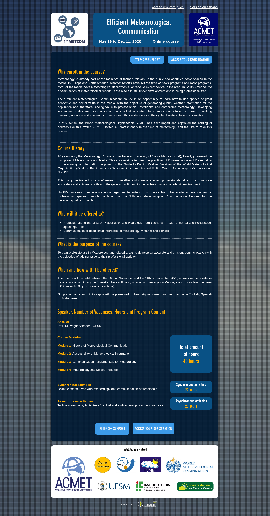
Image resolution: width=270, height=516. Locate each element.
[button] (147, 60)
